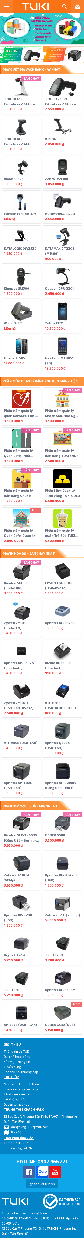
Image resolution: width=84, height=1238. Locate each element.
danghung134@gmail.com (30, 1127)
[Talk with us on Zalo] (42, 1172)
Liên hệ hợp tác (15, 1099)
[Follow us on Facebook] (29, 1172)
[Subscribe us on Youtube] (55, 1172)
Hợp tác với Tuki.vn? (42, 1184)
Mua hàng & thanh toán (21, 1084)
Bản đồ (16, 1132)
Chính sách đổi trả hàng (21, 1089)
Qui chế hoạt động (17, 1056)
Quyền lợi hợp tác (16, 1104)
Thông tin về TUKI (17, 1051)
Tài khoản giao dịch (18, 1094)
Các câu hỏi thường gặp (21, 1072)
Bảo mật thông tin (17, 1062)
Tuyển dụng (12, 1067)
